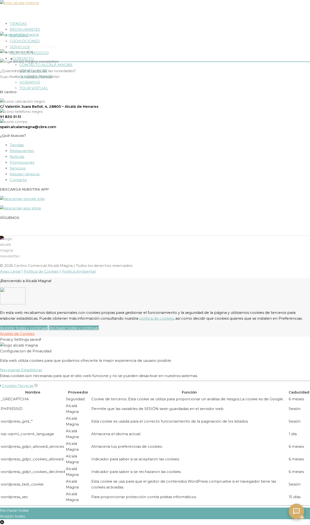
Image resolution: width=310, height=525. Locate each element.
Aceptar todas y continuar (24, 327)
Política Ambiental (79, 271)
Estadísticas (31, 370)
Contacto (18, 180)
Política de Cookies (41, 271)
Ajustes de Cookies (17, 333)
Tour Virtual (33, 88)
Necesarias (10, 370)
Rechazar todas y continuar (74, 327)
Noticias (17, 156)
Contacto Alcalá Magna (45, 64)
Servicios (17, 168)
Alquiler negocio (25, 174)
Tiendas (18, 23)
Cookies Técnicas (17, 385)
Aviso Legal (10, 271)
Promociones (25, 41)
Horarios (29, 82)
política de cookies (156, 318)
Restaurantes (25, 29)
